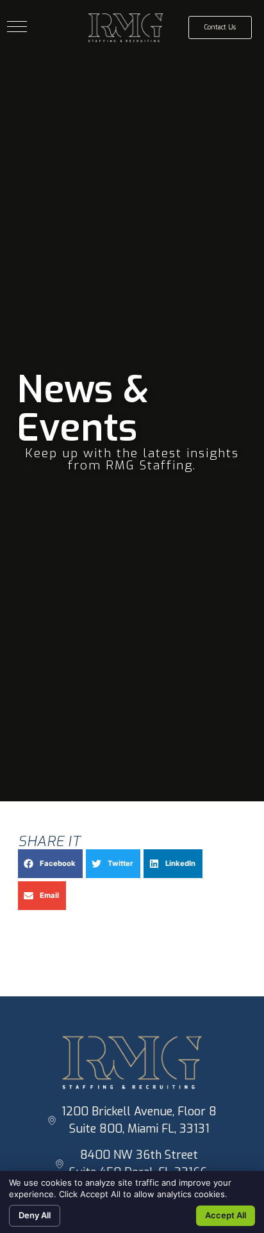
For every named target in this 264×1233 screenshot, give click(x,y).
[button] (17, 26)
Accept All (225, 1215)
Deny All (35, 1215)
